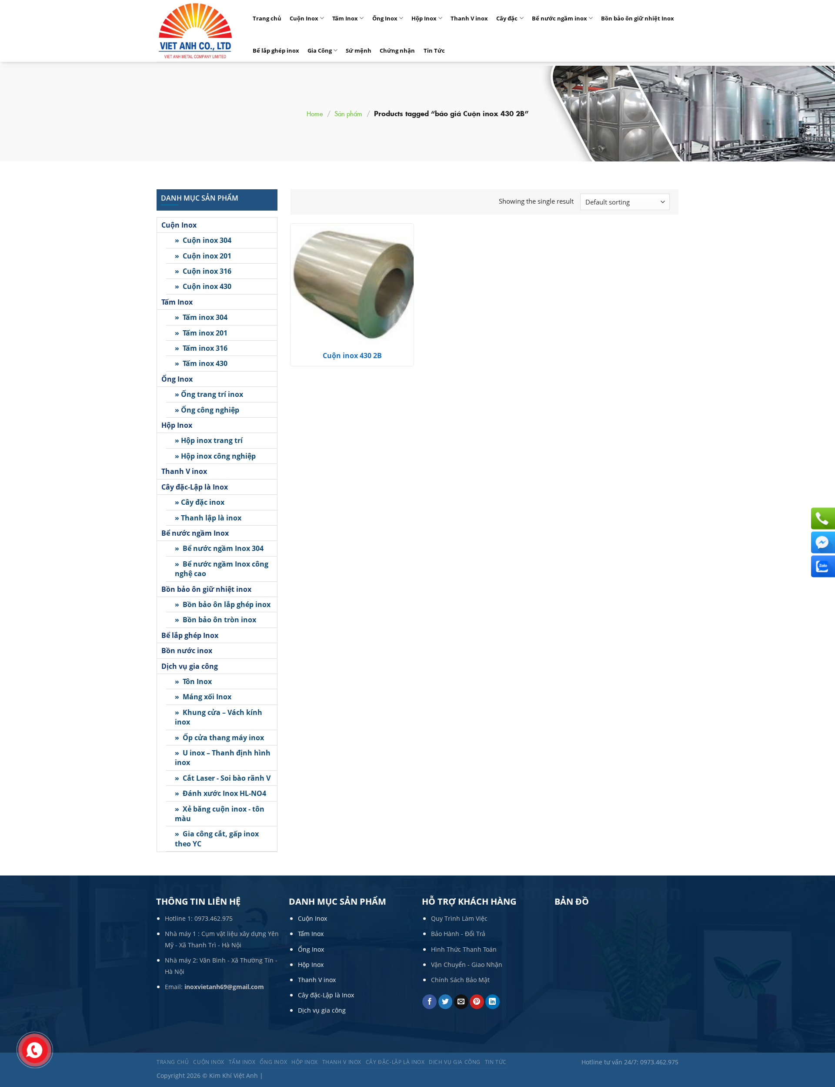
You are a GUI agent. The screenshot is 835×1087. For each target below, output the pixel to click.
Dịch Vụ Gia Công (455, 1062)
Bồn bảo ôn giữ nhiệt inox (206, 589)
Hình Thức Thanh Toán (464, 949)
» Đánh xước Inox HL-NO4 (220, 793)
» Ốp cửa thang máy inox (219, 737)
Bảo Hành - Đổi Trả (458, 933)
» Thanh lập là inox (208, 518)
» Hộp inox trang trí (209, 440)
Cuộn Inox (304, 18)
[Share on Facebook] (429, 1001)
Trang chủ (267, 18)
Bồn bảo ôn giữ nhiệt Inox (637, 18)
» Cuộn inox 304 (203, 240)
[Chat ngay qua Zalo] (822, 566)
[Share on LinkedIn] (492, 1001)
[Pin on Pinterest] (477, 1001)
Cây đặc (507, 18)
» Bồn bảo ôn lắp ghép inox (223, 604)
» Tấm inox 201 (201, 333)
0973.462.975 (213, 918)
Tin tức (496, 1062)
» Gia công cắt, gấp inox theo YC (217, 838)
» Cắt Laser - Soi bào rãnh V (223, 778)
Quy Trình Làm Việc (459, 918)
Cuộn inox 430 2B (352, 355)
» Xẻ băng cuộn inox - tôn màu (219, 813)
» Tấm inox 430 (201, 363)
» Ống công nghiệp (207, 410)
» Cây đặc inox (199, 502)
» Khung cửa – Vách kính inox (218, 717)
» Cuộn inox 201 (203, 256)
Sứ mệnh (358, 50)
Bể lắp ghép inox (276, 50)
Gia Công (319, 50)
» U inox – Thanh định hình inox (223, 757)
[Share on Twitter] (445, 1001)
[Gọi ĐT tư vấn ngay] (822, 519)
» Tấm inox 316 (201, 348)
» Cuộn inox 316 (203, 271)
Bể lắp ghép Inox (189, 635)
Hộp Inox (424, 18)
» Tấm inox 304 (201, 317)
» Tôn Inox (193, 681)
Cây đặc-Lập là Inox (194, 487)
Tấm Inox (345, 18)
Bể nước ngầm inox (559, 18)
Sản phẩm (348, 113)
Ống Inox (384, 18)
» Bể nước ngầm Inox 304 (219, 548)
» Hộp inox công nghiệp (215, 456)
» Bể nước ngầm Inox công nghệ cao (221, 568)
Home (315, 113)
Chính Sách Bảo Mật (460, 980)
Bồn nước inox (186, 650)
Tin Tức (434, 50)
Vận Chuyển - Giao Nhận (466, 964)
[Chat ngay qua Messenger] (822, 543)
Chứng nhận (397, 50)
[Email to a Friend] (461, 1001)
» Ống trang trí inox (209, 394)
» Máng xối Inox (203, 696)
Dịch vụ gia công (189, 666)
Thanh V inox (469, 18)
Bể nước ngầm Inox (195, 533)
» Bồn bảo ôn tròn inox (215, 619)
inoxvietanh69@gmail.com (224, 987)
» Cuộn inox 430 (203, 286)
